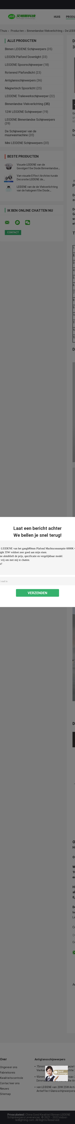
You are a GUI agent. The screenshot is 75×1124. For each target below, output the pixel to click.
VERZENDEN (37, 593)
